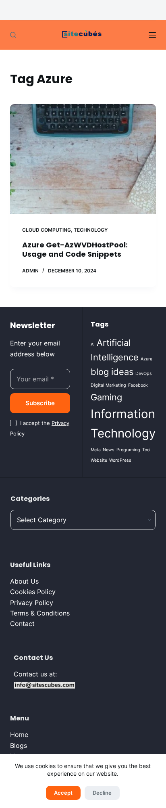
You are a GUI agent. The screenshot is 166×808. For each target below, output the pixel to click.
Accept (63, 792)
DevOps (143, 373)
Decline (102, 792)
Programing (128, 449)
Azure (146, 359)
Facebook (138, 385)
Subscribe (40, 403)
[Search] (13, 35)
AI (93, 344)
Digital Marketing (108, 385)
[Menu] (152, 35)
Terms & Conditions (40, 613)
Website (99, 460)
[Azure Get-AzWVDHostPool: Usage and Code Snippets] (83, 159)
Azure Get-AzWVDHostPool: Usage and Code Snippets (75, 249)
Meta (96, 449)
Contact (22, 624)
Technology (91, 230)
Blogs (18, 745)
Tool (146, 449)
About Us (24, 581)
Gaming (106, 397)
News (108, 449)
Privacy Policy (31, 603)
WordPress (120, 460)
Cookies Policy (33, 592)
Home (19, 735)
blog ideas (112, 371)
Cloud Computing (46, 230)
